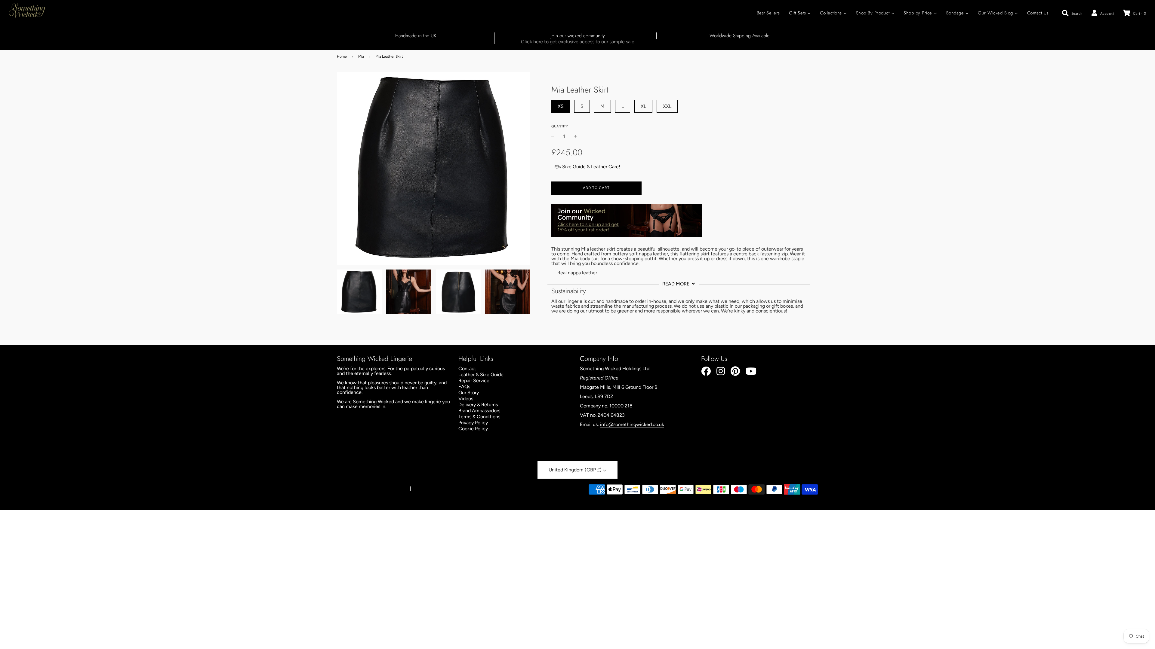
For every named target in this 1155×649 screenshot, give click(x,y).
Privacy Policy (473, 422)
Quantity (559, 126)
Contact (467, 368)
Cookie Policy (473, 428)
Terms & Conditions (479, 416)
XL (643, 106)
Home (342, 56)
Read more (676, 284)
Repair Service (473, 380)
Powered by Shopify (431, 489)
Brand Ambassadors (479, 410)
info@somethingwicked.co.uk (632, 424)
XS (561, 106)
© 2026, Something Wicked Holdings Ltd (371, 489)
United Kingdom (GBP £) (576, 470)
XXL (667, 106)
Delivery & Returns (478, 404)
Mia (361, 56)
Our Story (468, 392)
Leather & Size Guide (481, 374)
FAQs (464, 386)
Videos (465, 398)
